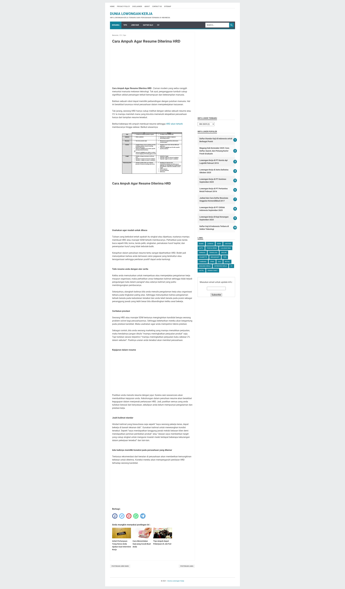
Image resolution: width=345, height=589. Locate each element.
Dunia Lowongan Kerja (131, 14)
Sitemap (167, 6)
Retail (227, 262)
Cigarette (203, 257)
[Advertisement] (152, 66)
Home (112, 6)
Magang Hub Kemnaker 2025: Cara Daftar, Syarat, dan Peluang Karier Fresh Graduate (214, 151)
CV (158, 25)
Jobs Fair (135, 25)
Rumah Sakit (213, 270)
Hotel (201, 270)
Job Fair (228, 244)
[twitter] (122, 516)
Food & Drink (212, 248)
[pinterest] (129, 516)
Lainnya (210, 244)
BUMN (201, 244)
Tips (125, 25)
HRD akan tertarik (174, 124)
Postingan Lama (186, 566)
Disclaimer (137, 6)
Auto (201, 248)
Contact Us (157, 6)
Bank (219, 244)
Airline (224, 252)
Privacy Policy (123, 6)
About (147, 6)
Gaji (219, 262)
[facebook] (115, 516)
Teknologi (213, 252)
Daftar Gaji (148, 25)
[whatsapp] (136, 516)
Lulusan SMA (226, 248)
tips (224, 257)
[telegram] (143, 516)
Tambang (202, 262)
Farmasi (202, 252)
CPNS (212, 262)
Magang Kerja (205, 266)
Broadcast (215, 257)
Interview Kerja (220, 266)
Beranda (115, 25)
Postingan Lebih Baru (120, 566)
